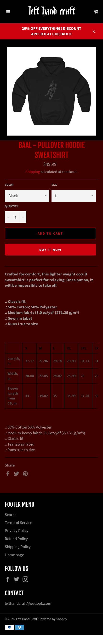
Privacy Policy (17, 530)
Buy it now (50, 250)
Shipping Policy (18, 546)
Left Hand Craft (26, 619)
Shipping (32, 171)
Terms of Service (18, 522)
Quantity (11, 206)
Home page (14, 554)
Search (11, 514)
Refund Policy (16, 538)
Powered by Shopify (53, 619)
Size (54, 185)
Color (9, 185)
